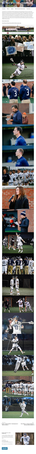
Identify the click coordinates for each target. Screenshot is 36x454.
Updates (12, 8)
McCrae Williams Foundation (17, 3)
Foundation (3, 8)
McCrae (8, 8)
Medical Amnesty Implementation (20, 8)
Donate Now (28, 8)
